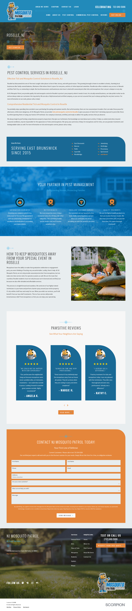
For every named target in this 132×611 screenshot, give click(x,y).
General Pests (75, 539)
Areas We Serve (42, 7)
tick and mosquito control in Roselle (65, 112)
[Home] (19, 11)
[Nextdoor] (37, 583)
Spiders (73, 561)
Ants (72, 544)
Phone (14, 468)
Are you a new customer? (20, 482)
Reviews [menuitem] (104, 15)
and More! (104, 154)
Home (85, 539)
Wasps (73, 566)
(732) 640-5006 (111, 539)
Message (15, 495)
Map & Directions (12, 554)
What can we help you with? (20, 488)
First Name (15, 461)
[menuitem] (9, 607)
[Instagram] (32, 583)
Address (15, 475)
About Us (87, 544)
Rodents (74, 557)
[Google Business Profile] (23, 583)
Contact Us (66, 7)
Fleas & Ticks (75, 548)
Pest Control (88, 548)
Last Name (71, 461)
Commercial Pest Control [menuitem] (87, 15)
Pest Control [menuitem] (68, 15)
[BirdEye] (27, 583)
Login (76, 7)
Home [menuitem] (48, 15)
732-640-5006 (119, 7)
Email (69, 468)
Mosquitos (74, 553)
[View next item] (68, 405)
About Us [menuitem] (56, 15)
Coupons (55, 7)
